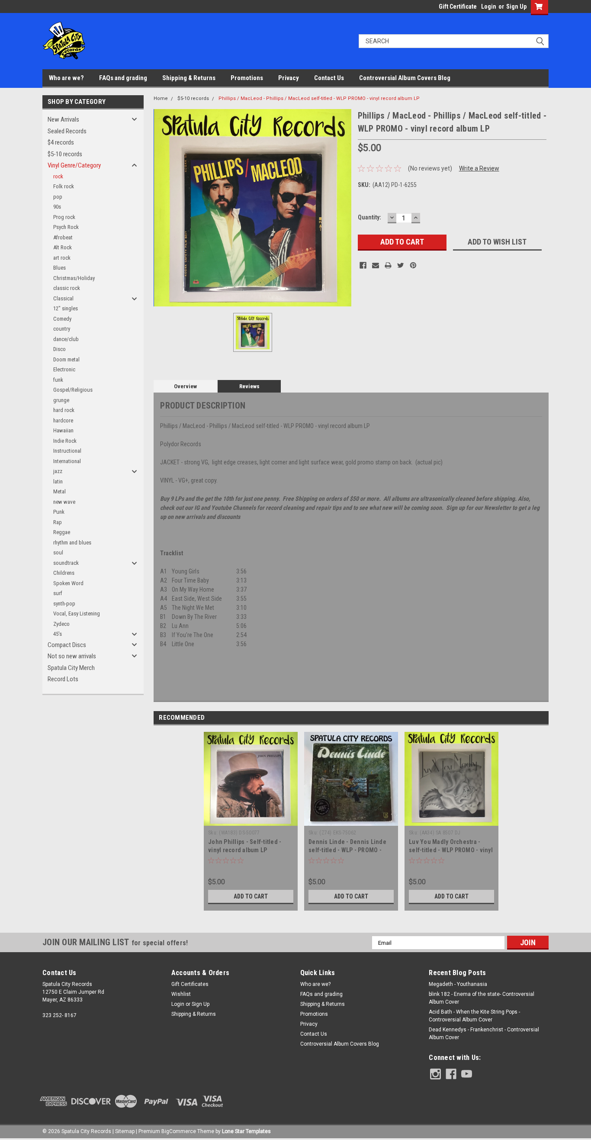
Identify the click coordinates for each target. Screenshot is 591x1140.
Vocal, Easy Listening (76, 613)
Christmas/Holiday (74, 278)
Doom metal (66, 359)
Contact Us (329, 78)
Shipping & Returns (188, 78)
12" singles (65, 308)
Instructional (67, 451)
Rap (57, 522)
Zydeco (61, 624)
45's (57, 634)
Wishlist (181, 994)
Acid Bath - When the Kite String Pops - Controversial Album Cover (474, 1016)
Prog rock (64, 217)
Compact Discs (67, 645)
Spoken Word (68, 583)
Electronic (64, 369)
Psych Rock (66, 227)
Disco (59, 349)
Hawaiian (63, 430)
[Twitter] (400, 265)
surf (57, 593)
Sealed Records (67, 131)
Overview (185, 386)
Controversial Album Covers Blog (404, 78)
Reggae (61, 532)
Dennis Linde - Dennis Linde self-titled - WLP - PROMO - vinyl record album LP (347, 850)
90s (57, 206)
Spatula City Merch (71, 668)
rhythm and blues (72, 542)
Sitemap (125, 1131)
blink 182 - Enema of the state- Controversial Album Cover (481, 998)
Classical (63, 298)
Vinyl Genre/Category (74, 165)
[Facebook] (363, 265)
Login (488, 6)
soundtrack (66, 563)
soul (58, 552)
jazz (57, 471)
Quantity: (369, 217)
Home (161, 98)
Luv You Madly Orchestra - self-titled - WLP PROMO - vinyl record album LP (451, 850)
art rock (62, 257)
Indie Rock (65, 441)
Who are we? (66, 78)
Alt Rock (62, 247)
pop (57, 196)
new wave (64, 502)
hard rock (63, 410)
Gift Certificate (458, 6)
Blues (59, 267)
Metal (59, 491)
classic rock (66, 288)
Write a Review (479, 168)
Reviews (249, 386)
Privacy (288, 78)
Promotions (247, 78)
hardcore (63, 420)
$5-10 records (65, 154)
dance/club (66, 339)
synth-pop (64, 603)
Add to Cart (251, 896)
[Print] (388, 265)
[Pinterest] (413, 265)
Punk (58, 512)
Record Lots (63, 679)
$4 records (61, 142)
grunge (61, 400)
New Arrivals (63, 119)
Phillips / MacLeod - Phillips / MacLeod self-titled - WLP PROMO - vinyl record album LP (319, 98)
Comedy (62, 319)
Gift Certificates (190, 984)
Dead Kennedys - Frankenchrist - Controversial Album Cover (484, 1033)
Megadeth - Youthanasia (458, 984)
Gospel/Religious (73, 389)
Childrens (63, 573)
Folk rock (63, 186)
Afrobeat (63, 237)
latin (58, 481)
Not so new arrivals (72, 656)
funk (58, 380)
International (67, 461)
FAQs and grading (123, 78)
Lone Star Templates (246, 1131)
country (61, 328)
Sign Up (516, 6)
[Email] (375, 265)
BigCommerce (178, 1131)
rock (58, 176)
